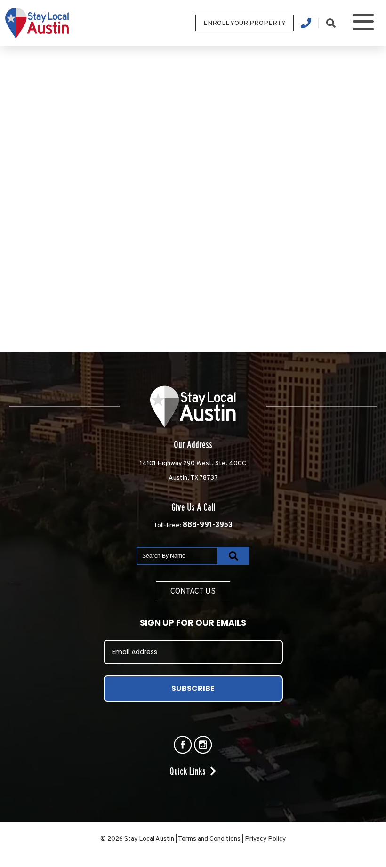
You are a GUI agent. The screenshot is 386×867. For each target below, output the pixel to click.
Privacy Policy (265, 839)
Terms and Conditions (209, 839)
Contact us (193, 591)
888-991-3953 (208, 525)
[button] (363, 23)
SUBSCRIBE (193, 688)
